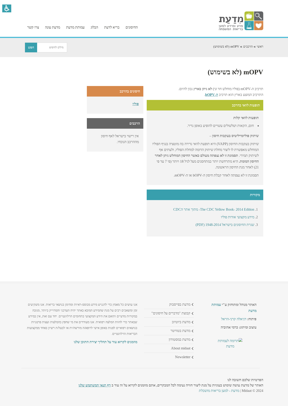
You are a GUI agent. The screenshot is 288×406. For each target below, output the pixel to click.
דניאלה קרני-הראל (233, 319)
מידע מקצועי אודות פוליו (237, 217)
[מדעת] (241, 29)
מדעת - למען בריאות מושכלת (219, 391)
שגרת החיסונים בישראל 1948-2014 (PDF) (225, 225)
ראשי (260, 46)
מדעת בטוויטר (180, 331)
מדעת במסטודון (179, 339)
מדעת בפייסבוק (179, 304)
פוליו (136, 104)
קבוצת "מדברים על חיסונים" (170, 313)
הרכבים (248, 46)
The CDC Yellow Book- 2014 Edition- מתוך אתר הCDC (213, 209)
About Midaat (180, 348)
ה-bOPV (211, 95)
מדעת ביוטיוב (181, 322)
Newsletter (182, 357)
